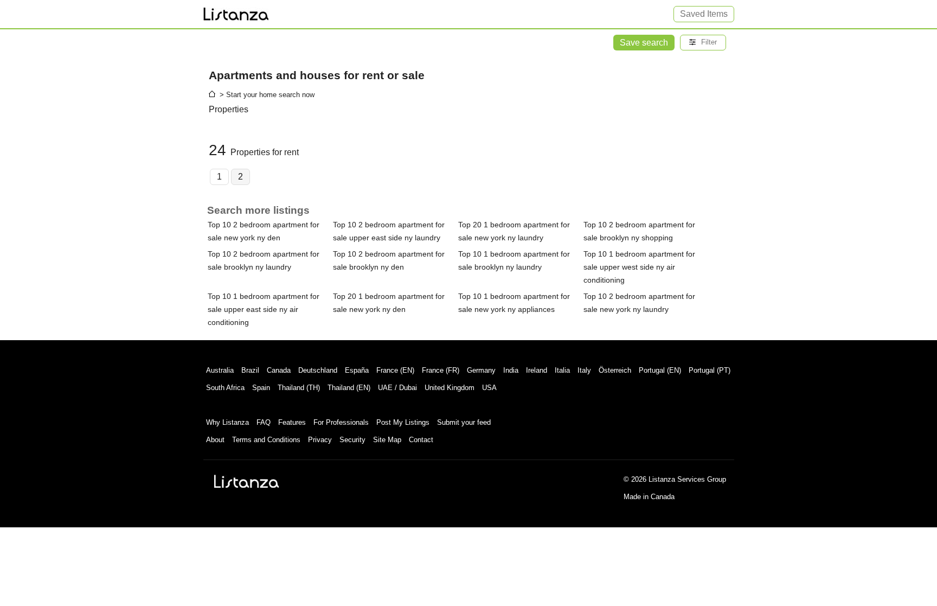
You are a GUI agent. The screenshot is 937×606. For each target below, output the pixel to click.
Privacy (320, 440)
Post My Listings (402, 422)
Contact (421, 440)
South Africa (225, 388)
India (510, 370)
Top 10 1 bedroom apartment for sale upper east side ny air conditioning (263, 309)
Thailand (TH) (299, 388)
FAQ (263, 422)
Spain (261, 388)
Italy (584, 370)
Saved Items (704, 13)
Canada (279, 370)
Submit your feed (464, 422)
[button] (703, 42)
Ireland (536, 370)
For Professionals (341, 422)
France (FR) (440, 370)
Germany (481, 370)
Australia (220, 370)
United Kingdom (449, 388)
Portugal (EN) (660, 370)
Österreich (615, 370)
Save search (644, 42)
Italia (562, 370)
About (215, 440)
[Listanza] (246, 481)
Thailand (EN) (349, 388)
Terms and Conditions (266, 440)
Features (292, 422)
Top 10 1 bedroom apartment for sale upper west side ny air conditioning (639, 267)
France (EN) (395, 370)
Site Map (387, 440)
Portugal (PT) (709, 370)
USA (489, 388)
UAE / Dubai (397, 388)
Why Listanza (227, 422)
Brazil (250, 370)
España (357, 370)
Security (352, 440)
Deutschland (317, 370)
